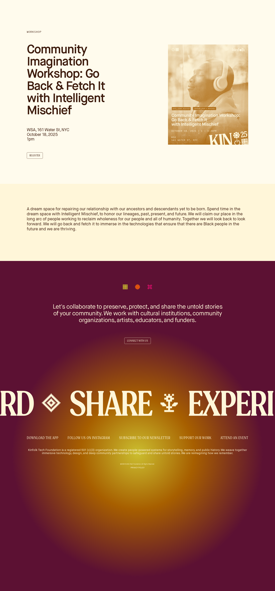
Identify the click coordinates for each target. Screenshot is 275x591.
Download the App (42, 437)
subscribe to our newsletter (144, 437)
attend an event (234, 437)
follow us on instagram (89, 437)
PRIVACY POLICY (138, 468)
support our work (195, 437)
